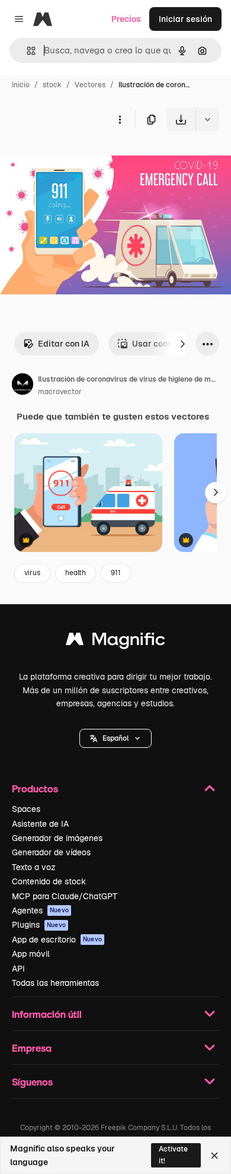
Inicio (21, 85)
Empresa (32, 1048)
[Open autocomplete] (26, 50)
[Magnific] (115, 642)
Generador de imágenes (57, 838)
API (18, 968)
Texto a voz (34, 867)
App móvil (31, 953)
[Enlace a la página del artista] (22, 385)
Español (115, 738)
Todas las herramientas (55, 983)
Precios (126, 19)
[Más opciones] (119, 119)
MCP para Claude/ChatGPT (64, 896)
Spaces (26, 809)
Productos (35, 788)
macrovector (60, 391)
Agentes (40, 910)
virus (32, 573)
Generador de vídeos (51, 852)
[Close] (214, 1155)
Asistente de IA (40, 823)
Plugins (39, 924)
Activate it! (173, 1154)
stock (52, 85)
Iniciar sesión (185, 19)
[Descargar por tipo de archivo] (207, 119)
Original (75, 158)
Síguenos (32, 1081)
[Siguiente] (182, 344)
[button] (115, 738)
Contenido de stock (49, 881)
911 (116, 573)
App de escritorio (57, 939)
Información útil (47, 1014)
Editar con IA (63, 343)
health (75, 573)
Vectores (90, 85)
